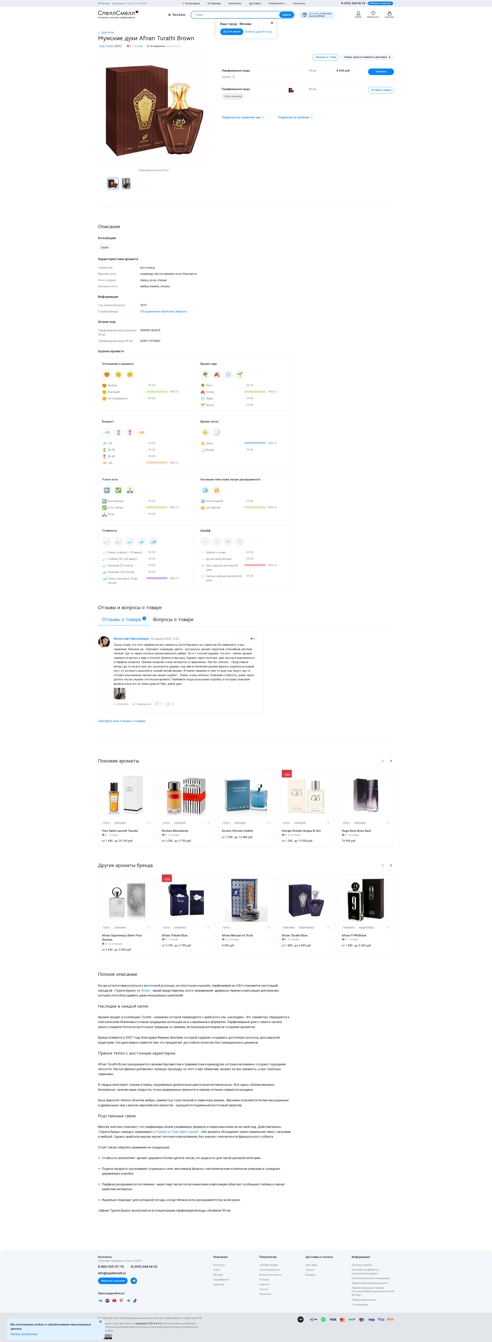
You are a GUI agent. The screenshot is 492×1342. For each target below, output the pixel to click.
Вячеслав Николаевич (131, 639)
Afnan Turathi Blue (295, 935)
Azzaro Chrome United (237, 831)
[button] (102, 183)
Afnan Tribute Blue (175, 935)
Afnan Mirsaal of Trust (237, 935)
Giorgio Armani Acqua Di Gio (301, 831)
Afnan (145, 990)
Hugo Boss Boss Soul (356, 831)
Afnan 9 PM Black (354, 935)
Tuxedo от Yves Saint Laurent (177, 1132)
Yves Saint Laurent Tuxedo (120, 831)
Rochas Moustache (175, 831)
